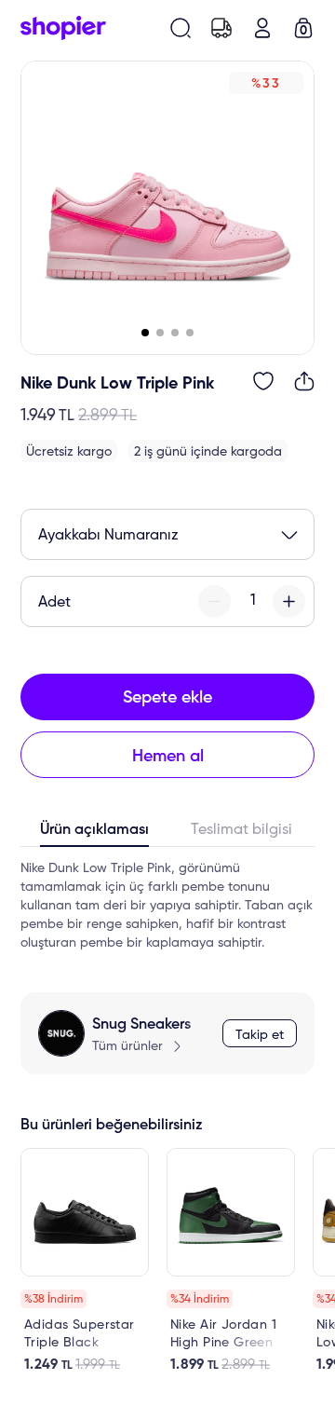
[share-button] (304, 381)
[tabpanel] (167, 905)
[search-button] (180, 28)
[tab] (94, 834)
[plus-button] (289, 601)
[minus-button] (214, 601)
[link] (84, 1260)
